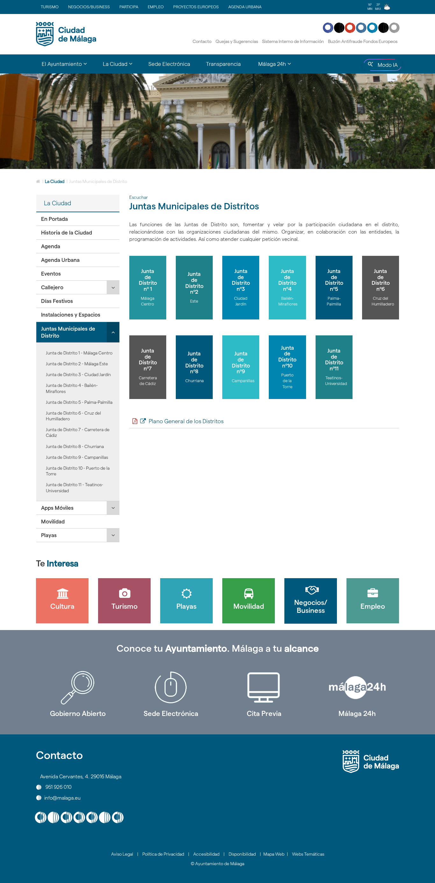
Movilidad (53, 521)
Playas (49, 535)
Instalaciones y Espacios (70, 315)
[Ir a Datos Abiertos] (264, 687)
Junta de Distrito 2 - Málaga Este (77, 363)
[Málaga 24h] (357, 687)
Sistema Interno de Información (293, 41)
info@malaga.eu (62, 797)
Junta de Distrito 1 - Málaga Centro (79, 352)
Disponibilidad (242, 854)
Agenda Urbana (244, 6)
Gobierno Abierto (78, 713)
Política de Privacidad (163, 854)
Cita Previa (264, 713)
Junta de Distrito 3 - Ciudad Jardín (78, 374)
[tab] (77, 219)
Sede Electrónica (169, 64)
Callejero (52, 287)
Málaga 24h (357, 713)
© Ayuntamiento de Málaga (217, 863)
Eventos (51, 274)
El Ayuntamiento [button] (68, 67)
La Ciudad (54, 181)
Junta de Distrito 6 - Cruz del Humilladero (73, 415)
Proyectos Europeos (196, 6)
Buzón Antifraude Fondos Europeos (362, 41)
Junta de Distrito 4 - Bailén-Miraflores (72, 388)
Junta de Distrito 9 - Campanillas (77, 457)
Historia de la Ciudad (66, 232)
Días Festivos (57, 301)
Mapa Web (273, 854)
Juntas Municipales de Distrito (68, 332)
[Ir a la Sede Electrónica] (171, 687)
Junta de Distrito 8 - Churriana (75, 446)
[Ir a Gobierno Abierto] (78, 687)
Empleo (156, 6)
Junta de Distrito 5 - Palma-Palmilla (79, 402)
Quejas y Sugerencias (237, 41)
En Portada (54, 219)
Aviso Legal (122, 854)
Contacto (202, 41)
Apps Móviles (57, 508)
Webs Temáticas (308, 854)
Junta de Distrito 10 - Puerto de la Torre (78, 471)
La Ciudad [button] (121, 67)
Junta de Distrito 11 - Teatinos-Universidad (74, 487)
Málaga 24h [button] (278, 67)
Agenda (50, 246)
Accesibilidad (206, 854)
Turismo (50, 6)
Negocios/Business (89, 6)
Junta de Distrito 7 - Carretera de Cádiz (78, 432)
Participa (128, 6)
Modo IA (386, 66)
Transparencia (223, 64)
